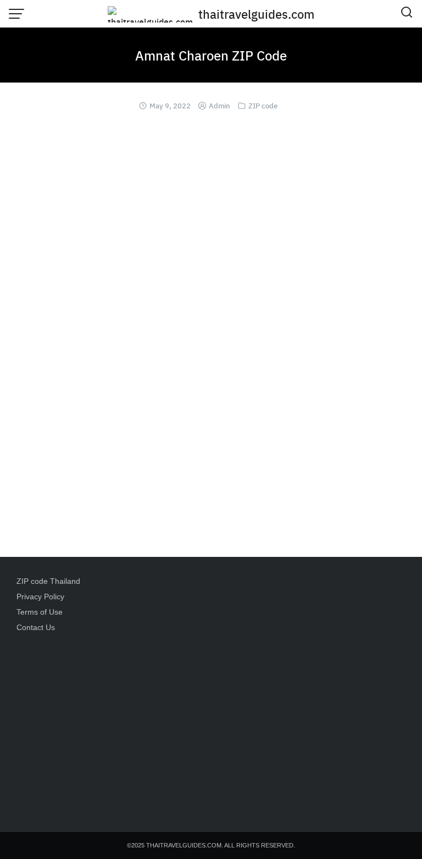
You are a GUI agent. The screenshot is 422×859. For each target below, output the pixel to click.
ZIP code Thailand (48, 581)
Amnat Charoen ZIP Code (211, 55)
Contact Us (35, 627)
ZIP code (262, 105)
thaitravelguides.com (256, 14)
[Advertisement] (211, 725)
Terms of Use (39, 612)
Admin (219, 105)
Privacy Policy (40, 596)
